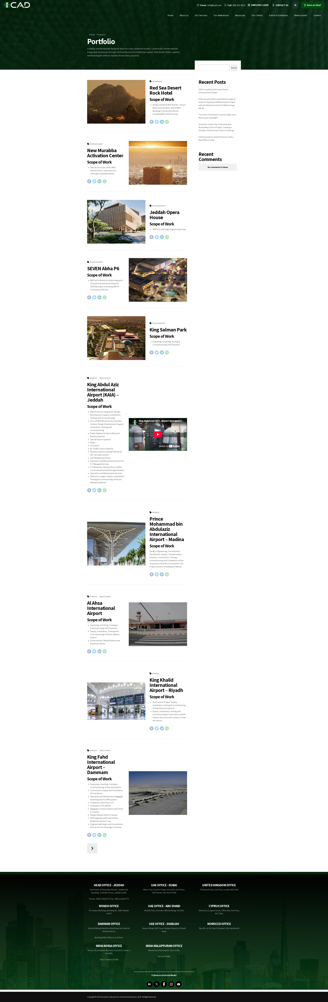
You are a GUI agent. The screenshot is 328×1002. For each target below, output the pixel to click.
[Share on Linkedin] (162, 122)
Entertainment (96, 144)
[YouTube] (178, 984)
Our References (221, 15)
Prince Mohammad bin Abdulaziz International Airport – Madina (167, 528)
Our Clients (257, 15)
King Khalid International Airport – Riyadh (166, 684)
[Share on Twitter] (157, 122)
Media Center (300, 15)
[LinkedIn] (149, 984)
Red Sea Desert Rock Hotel (165, 90)
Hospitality (157, 81)
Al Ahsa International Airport (101, 607)
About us (184, 15)
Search (234, 67)
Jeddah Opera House (164, 215)
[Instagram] (171, 984)
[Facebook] (164, 984)
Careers (317, 15)
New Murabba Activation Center (105, 153)
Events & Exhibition (278, 15)
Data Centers (105, 378)
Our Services (201, 15)
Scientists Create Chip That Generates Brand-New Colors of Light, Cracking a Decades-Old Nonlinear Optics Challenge (216, 127)
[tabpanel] (116, 701)
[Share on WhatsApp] (167, 122)
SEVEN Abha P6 (103, 268)
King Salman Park (168, 329)
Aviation (93, 378)
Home (170, 15)
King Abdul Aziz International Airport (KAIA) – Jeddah (103, 392)
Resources (240, 15)
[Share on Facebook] (152, 122)
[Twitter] (156, 984)
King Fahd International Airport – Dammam (101, 764)
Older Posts (92, 848)
